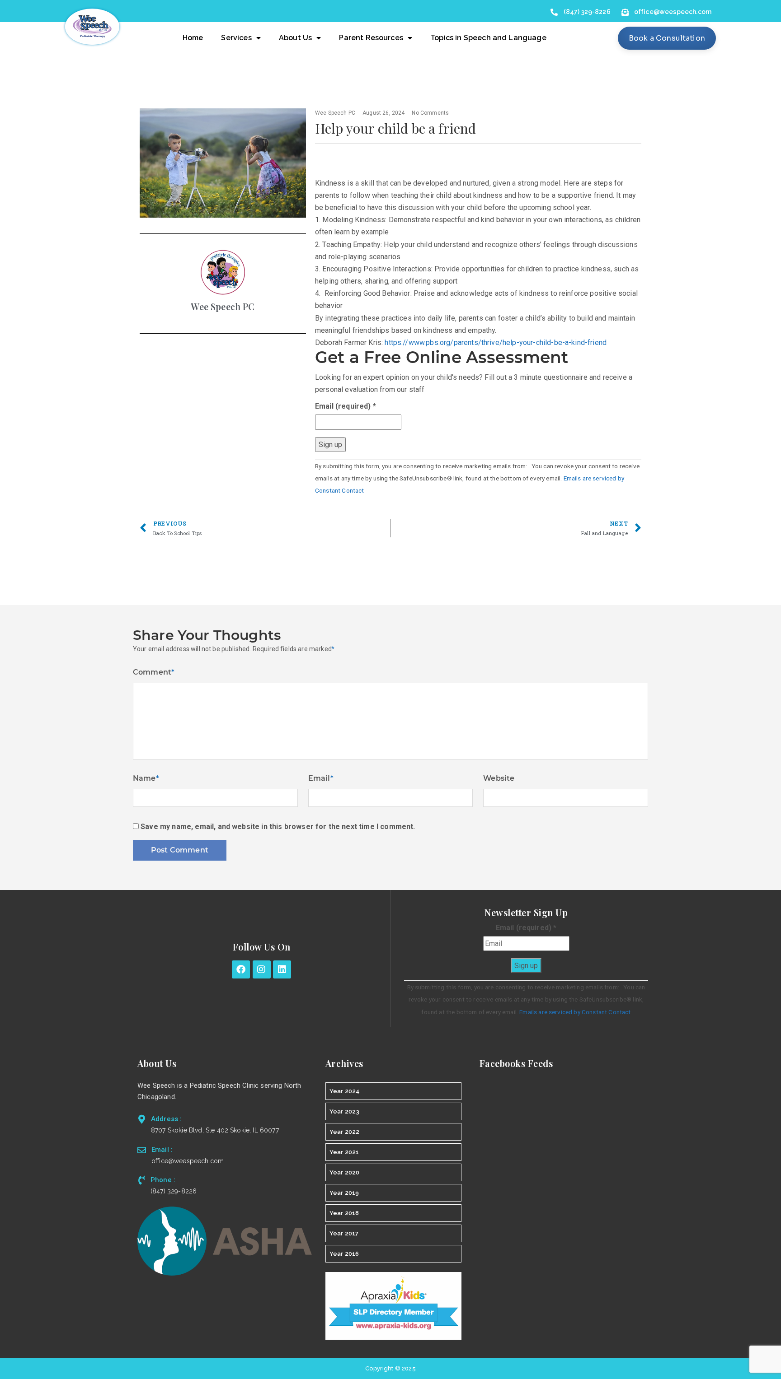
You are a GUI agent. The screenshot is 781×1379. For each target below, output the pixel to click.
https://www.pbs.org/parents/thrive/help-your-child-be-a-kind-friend (496, 342)
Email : (162, 1150)
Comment (153, 672)
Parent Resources (371, 37)
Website (498, 778)
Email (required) (345, 406)
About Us (295, 37)
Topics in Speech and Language (488, 37)
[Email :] (141, 1150)
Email (321, 778)
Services (236, 37)
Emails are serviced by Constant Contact (574, 1012)
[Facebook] (241, 969)
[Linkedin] (282, 969)
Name (146, 778)
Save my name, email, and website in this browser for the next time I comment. (278, 826)
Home (193, 37)
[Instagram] (262, 969)
